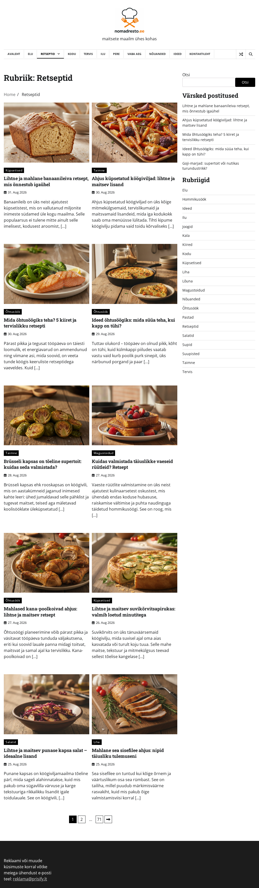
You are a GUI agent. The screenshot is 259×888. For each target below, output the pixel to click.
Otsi (186, 75)
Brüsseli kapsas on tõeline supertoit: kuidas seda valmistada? (42, 464)
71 (99, 819)
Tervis (88, 54)
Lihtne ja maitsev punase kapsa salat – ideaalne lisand (45, 753)
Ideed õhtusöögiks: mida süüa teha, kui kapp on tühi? (133, 323)
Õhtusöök (13, 312)
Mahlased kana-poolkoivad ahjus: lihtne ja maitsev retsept (40, 611)
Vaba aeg (134, 54)
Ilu (103, 54)
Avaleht (14, 54)
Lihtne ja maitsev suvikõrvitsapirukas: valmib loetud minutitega (133, 611)
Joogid (187, 226)
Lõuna (187, 281)
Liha (97, 742)
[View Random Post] (241, 54)
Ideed (178, 54)
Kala (186, 235)
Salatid (11, 742)
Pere (116, 54)
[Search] (250, 54)
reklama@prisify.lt (30, 879)
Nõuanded (157, 54)
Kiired (187, 244)
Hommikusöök (194, 199)
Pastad (188, 317)
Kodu (72, 54)
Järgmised (108, 819)
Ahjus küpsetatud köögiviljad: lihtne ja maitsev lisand (133, 181)
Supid (187, 344)
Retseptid (48, 54)
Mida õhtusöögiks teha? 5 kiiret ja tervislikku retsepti (40, 323)
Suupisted (191, 353)
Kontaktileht (199, 54)
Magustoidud (104, 453)
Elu (30, 54)
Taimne (99, 170)
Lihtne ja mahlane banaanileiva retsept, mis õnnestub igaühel (46, 181)
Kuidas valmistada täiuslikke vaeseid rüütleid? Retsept (132, 464)
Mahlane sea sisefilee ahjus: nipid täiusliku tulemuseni (128, 753)
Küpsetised (14, 170)
